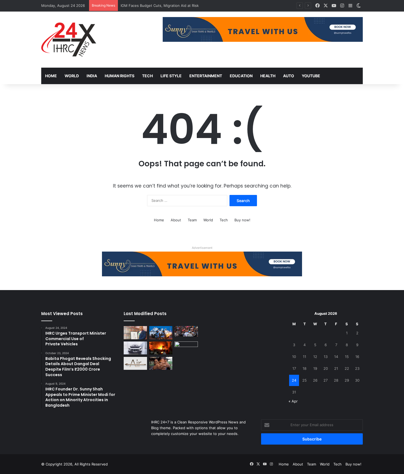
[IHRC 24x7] (68, 40)
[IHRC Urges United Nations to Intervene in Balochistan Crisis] (161, 332)
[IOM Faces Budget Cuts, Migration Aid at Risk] (186, 331)
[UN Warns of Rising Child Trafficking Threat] (161, 363)
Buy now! (242, 220)
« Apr (293, 401)
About (176, 220)
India (92, 75)
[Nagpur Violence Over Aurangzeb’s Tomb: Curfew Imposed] (161, 348)
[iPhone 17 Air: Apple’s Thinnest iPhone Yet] (135, 363)
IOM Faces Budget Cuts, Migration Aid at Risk (160, 5)
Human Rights (119, 75)
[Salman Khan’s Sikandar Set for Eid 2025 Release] (186, 348)
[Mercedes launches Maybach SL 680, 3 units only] (135, 348)
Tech (147, 75)
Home (51, 75)
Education (241, 75)
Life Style (171, 75)
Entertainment (205, 75)
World (72, 75)
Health (267, 75)
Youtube (311, 75)
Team (192, 220)
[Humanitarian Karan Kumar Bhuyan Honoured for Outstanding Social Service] (135, 332)
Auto (288, 75)
